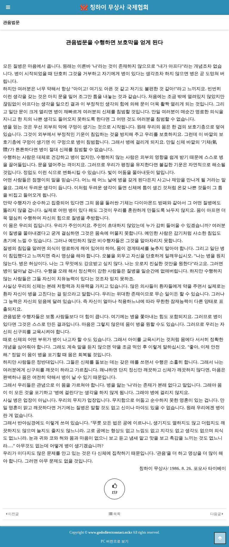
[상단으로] (220, 538)
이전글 (13, 514)
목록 (116, 514)
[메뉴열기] (7, 7)
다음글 (216, 514)
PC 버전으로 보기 (115, 541)
